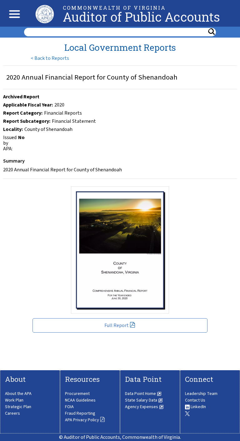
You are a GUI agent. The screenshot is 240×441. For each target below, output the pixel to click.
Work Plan (14, 400)
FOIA (69, 407)
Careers (12, 413)
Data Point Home (141, 394)
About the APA (18, 394)
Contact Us (195, 400)
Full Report (117, 325)
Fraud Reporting (80, 413)
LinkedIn (198, 407)
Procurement (77, 394)
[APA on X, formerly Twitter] (187, 413)
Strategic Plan (18, 407)
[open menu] (13, 13)
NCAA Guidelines (80, 400)
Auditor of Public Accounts (141, 16)
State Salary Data (141, 400)
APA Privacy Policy (82, 420)
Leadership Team (201, 394)
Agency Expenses (142, 407)
